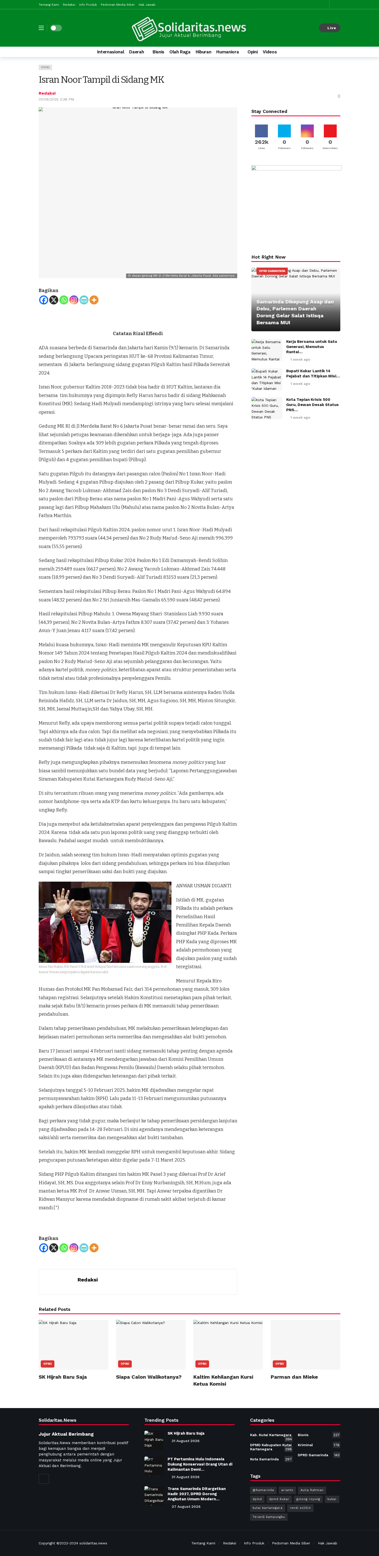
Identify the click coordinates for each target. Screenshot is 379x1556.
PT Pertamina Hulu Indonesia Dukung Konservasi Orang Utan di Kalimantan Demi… (200, 1464)
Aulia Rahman (312, 1490)
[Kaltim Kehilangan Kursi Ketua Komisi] (228, 1345)
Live (331, 28)
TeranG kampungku (269, 1517)
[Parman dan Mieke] (305, 1345)
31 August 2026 (186, 1441)
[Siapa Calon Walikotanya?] (151, 1345)
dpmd (257, 1499)
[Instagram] (73, 299)
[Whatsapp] (63, 299)
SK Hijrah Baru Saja (63, 1377)
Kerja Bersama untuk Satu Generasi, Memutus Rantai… (311, 346)
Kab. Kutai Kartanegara (271, 1436)
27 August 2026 (186, 1506)
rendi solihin (300, 1508)
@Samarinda (263, 1490)
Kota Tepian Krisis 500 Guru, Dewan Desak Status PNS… (312, 404)
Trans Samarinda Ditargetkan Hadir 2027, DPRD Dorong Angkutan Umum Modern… (197, 1493)
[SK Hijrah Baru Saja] (73, 1345)
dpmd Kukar (279, 1499)
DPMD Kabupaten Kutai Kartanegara (271, 1447)
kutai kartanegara (268, 1508)
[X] (53, 299)
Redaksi (47, 93)
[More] (93, 299)
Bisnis (319, 1435)
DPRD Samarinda (272, 271)
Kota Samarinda (271, 1459)
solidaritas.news (93, 1543)
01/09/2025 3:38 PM (56, 99)
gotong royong (308, 1499)
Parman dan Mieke (294, 1377)
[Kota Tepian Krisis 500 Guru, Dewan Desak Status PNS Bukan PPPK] (266, 408)
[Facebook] (43, 299)
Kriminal (319, 1445)
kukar (332, 1499)
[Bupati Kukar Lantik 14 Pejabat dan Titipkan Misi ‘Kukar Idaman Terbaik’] (266, 379)
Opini (45, 67)
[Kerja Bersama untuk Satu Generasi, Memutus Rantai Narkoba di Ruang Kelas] (266, 350)
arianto (287, 1490)
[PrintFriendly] (83, 299)
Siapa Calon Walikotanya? (149, 1377)
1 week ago (300, 359)
